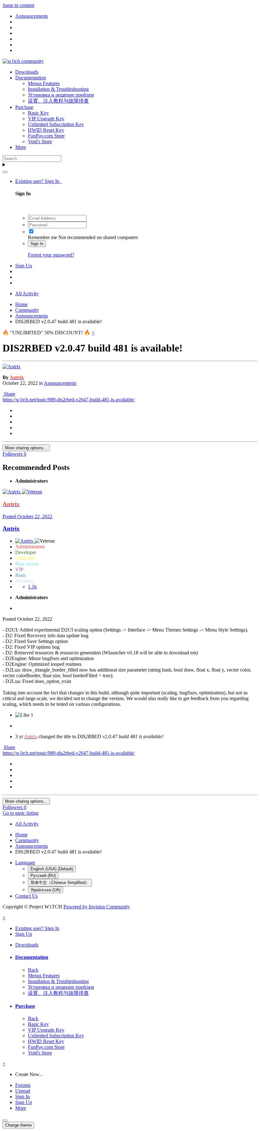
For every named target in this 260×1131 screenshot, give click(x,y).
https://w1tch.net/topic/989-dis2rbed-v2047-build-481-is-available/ (69, 399)
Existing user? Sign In (38, 181)
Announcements (60, 383)
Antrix (11, 528)
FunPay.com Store (46, 135)
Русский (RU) (43, 875)
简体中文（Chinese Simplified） (59, 882)
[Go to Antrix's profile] (12, 366)
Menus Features (44, 83)
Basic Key (38, 113)
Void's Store (40, 141)
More (20, 147)
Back (33, 970)
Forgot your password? (51, 255)
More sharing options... (26, 447)
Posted (27, 516)
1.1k (32, 586)
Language (25, 862)
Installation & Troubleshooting (58, 89)
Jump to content (18, 5)
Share (9, 394)
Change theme (18, 1125)
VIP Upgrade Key (46, 118)
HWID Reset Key (46, 130)
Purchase (24, 107)
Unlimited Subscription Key (56, 124)
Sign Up (23, 265)
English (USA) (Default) (51, 869)
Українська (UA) (45, 889)
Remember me (42, 237)
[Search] (5, 172)
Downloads (26, 72)
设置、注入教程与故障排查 (58, 101)
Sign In (36, 243)
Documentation (30, 77)
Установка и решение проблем (61, 94)
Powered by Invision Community (96, 906)
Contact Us (26, 896)
